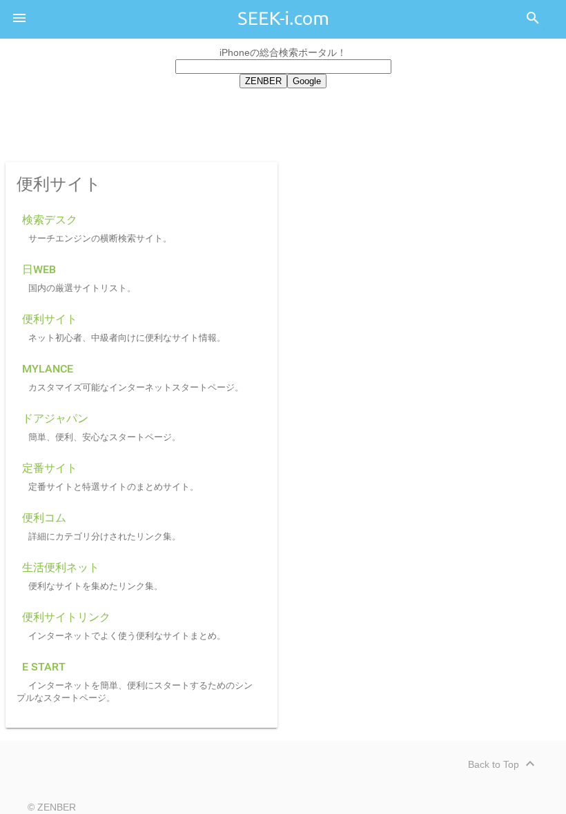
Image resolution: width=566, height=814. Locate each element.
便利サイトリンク (66, 617)
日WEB (39, 269)
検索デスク (49, 219)
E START (44, 666)
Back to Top (503, 763)
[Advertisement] (283, 122)
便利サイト (49, 319)
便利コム (44, 517)
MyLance (47, 368)
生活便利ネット (60, 567)
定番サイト (49, 468)
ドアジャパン (55, 418)
